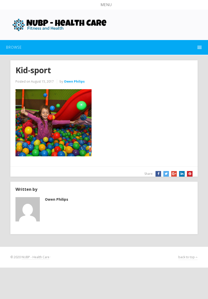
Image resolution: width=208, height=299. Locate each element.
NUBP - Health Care (35, 257)
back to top (187, 257)
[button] (104, 4)
